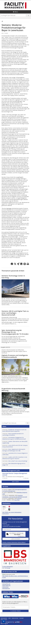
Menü (16, 12)
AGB (9, 618)
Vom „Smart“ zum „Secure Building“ (14, 461)
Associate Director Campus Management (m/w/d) (14, 474)
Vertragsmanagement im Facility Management (14, 490)
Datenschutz (15, 618)
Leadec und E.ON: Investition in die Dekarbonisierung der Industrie (14, 457)
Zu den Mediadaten (7, 566)
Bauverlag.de (4, 623)
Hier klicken (17, 534)
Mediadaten (5, 514)
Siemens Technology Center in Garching (13, 277)
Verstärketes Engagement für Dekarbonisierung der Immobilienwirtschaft (14, 438)
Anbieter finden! (16, 611)
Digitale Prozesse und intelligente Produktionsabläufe (15, 356)
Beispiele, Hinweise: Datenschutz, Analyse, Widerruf (13, 542)
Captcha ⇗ (21, 536)
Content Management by (7, 622)
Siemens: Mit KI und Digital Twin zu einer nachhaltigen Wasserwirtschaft (15, 313)
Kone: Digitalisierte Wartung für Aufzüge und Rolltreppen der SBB (13, 450)
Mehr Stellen (15, 481)
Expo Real (16, 500)
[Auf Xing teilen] (18, 264)
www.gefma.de (6, 584)
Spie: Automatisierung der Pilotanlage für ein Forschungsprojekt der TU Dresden (15, 332)
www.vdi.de (5, 587)
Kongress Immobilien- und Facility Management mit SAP (14, 496)
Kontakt (21, 618)
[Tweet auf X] (15, 264)
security (19, 498)
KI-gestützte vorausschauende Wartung (13, 390)
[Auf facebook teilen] (12, 264)
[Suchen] (28, 15)
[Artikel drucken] (27, 264)
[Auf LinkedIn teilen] (21, 264)
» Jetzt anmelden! (15, 539)
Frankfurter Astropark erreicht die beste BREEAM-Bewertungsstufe (14, 430)
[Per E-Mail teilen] (24, 264)
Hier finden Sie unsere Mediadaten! (11, 512)
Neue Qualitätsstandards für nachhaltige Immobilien (13, 434)
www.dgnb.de (6, 588)
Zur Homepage (6, 568)
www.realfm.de (6, 585)
